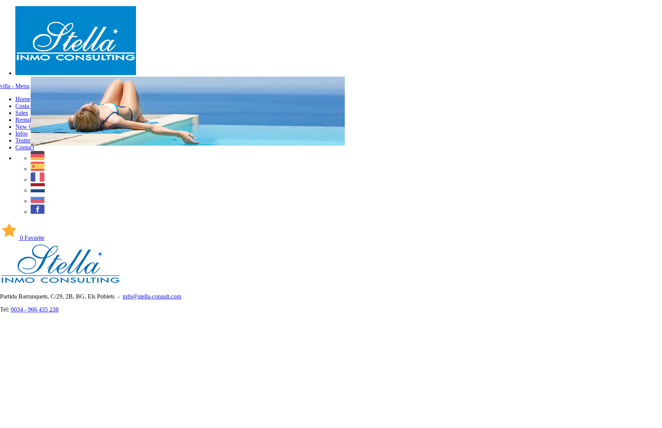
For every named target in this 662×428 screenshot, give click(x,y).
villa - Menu (14, 86)
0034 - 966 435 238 (35, 309)
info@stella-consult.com (152, 296)
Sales (21, 113)
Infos (21, 133)
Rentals (24, 119)
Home (22, 99)
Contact (24, 147)
